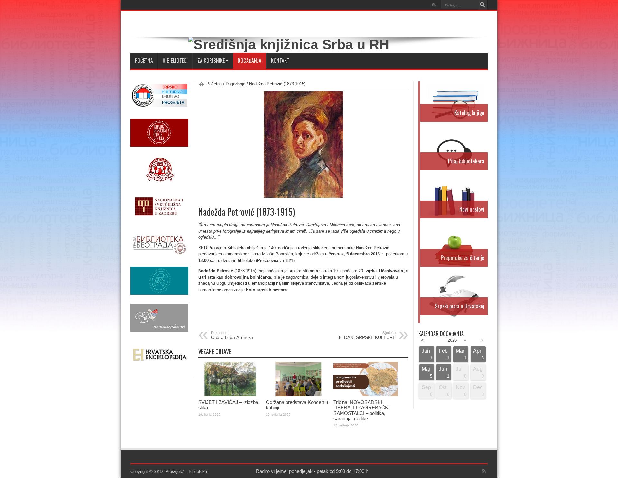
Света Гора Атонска (232, 335)
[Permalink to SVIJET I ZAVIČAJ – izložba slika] (230, 394)
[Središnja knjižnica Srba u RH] (288, 44)
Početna (144, 60)
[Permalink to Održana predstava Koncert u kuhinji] (298, 394)
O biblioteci (175, 60)
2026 (452, 340)
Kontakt (280, 60)
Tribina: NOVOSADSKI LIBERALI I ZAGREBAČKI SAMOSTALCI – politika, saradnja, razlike (361, 410)
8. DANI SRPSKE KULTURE (367, 335)
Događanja (249, 60)
